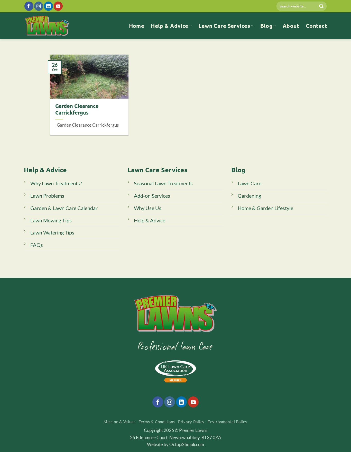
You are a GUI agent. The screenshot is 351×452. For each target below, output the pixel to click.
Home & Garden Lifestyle (265, 208)
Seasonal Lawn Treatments (163, 183)
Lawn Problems (47, 196)
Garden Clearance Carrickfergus (77, 109)
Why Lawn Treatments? (56, 183)
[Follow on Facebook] (28, 6)
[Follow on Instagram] (38, 6)
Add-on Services (152, 196)
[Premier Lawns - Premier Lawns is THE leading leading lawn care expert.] (47, 25)
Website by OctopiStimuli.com (175, 444)
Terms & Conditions (157, 422)
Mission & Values (120, 422)
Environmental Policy (227, 422)
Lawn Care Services (224, 25)
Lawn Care (249, 183)
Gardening (249, 196)
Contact (316, 25)
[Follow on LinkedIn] (48, 6)
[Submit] (321, 6)
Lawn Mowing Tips (51, 220)
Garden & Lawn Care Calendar (64, 208)
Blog (266, 25)
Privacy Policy (191, 422)
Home (136, 25)
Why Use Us (147, 208)
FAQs (36, 245)
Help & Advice (169, 25)
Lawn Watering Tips (52, 232)
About (291, 25)
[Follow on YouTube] (58, 6)
